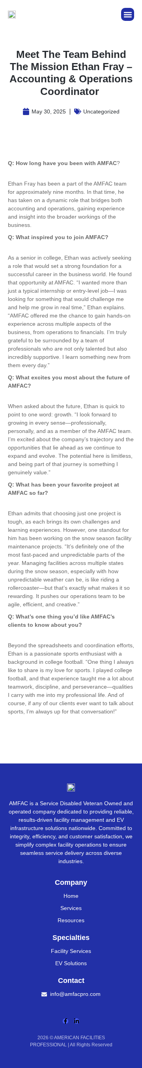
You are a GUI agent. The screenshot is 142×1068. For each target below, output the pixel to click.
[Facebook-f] (65, 1021)
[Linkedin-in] (76, 1021)
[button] (127, 14)
